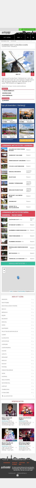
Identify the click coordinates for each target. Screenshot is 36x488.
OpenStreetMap (21, 291)
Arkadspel (4, 299)
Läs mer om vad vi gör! (26, 470)
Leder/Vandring (6, 347)
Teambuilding (5, 389)
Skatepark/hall (6, 383)
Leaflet (11, 291)
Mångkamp (5, 357)
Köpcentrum (5, 341)
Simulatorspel (6, 380)
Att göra (7, 37)
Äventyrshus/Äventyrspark (9, 306)
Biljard (4, 315)
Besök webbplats (9, 90)
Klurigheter (5, 338)
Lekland (4, 351)
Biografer (4, 318)
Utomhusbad (5, 392)
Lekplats (4, 354)
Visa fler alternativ (25, 140)
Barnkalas (4, 312)
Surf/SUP (4, 386)
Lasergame (5, 344)
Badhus (4, 309)
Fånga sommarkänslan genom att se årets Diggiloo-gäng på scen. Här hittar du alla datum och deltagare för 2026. (25, 422)
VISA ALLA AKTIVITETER (17, 263)
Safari (3, 373)
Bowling (4, 322)
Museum (4, 363)
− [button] (4, 272)
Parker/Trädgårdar (7, 370)
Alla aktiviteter (7, 396)
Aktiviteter (13, 41)
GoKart (4, 334)
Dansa (3, 325)
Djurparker (5, 328)
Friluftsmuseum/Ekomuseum (10, 331)
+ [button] (4, 269)
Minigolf (4, 360)
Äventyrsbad (5, 302)
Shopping (4, 376)
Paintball (4, 367)
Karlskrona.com (5, 41)
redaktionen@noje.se (22, 473)
